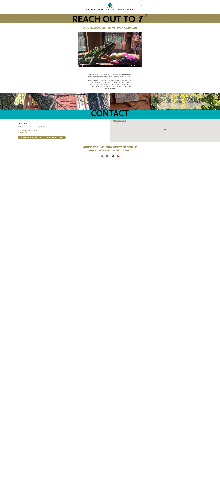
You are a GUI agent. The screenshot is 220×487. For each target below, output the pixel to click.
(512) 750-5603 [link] (22, 132)
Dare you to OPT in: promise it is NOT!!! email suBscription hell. (42, 137)
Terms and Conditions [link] (110, 181)
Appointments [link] (130, 10)
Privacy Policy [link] (97, 181)
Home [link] (87, 10)
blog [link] (114, 10)
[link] (110, 5)
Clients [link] (108, 10)
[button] (144, 5)
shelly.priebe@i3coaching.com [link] (28, 130)
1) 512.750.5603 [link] (110, 188)
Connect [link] (121, 10)
